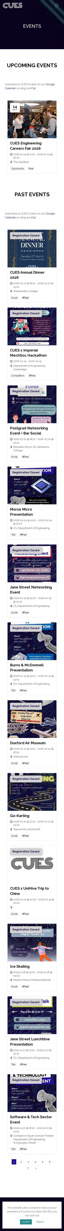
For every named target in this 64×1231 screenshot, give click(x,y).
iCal (33, 88)
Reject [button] (40, 1221)
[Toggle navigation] (56, 5)
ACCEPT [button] (26, 1222)
